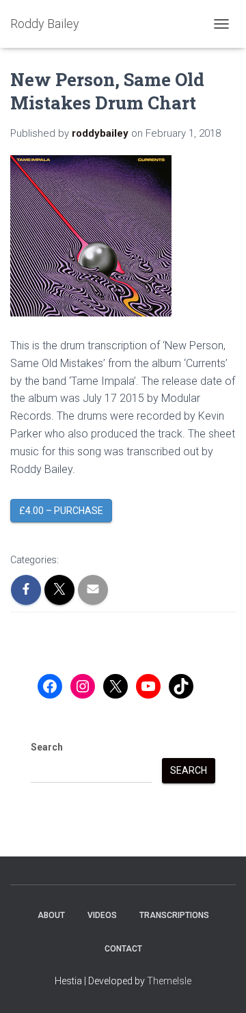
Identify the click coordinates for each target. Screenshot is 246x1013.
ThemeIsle (169, 980)
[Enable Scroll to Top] (219, 986)
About (51, 915)
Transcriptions (174, 915)
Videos (102, 915)
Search (47, 747)
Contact (123, 949)
